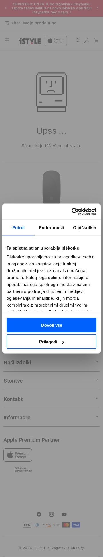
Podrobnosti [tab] (51, 227)
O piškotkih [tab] (84, 227)
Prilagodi (48, 341)
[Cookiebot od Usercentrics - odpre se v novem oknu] (72, 211)
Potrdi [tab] (18, 227)
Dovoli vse (51, 324)
